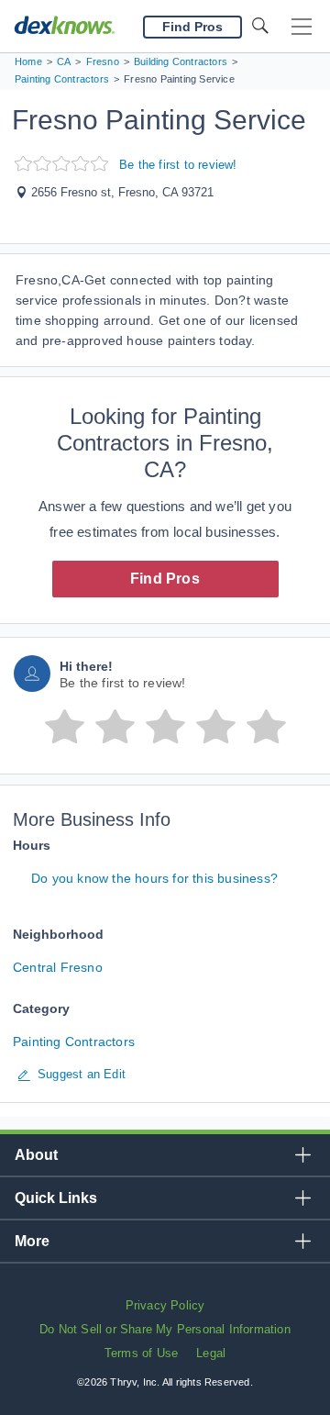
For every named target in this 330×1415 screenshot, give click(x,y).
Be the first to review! (178, 165)
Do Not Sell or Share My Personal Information (165, 1329)
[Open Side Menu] (302, 27)
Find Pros (165, 578)
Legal (211, 1353)
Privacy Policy (165, 1305)
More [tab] (32, 1241)
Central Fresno (58, 967)
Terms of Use (141, 1353)
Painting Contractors (74, 1041)
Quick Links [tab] (56, 1198)
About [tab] (36, 1155)
